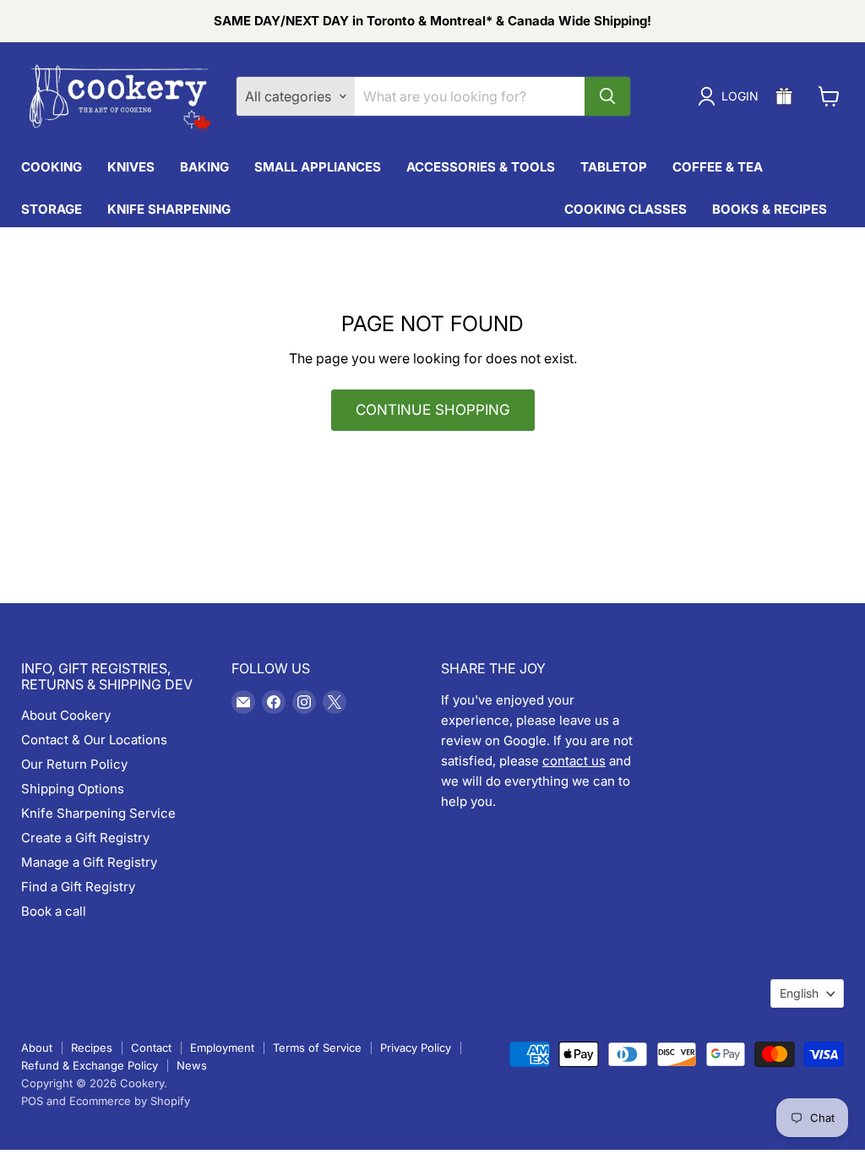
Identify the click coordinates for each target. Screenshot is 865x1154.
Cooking (51, 167)
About (36, 1047)
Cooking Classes (625, 209)
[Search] (607, 96)
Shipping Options (72, 789)
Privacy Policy (415, 1047)
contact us (574, 761)
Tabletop (613, 167)
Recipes (91, 1047)
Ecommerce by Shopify (129, 1101)
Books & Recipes (769, 209)
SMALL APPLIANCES (317, 167)
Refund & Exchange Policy (89, 1065)
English (799, 993)
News (192, 1065)
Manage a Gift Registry (89, 862)
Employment (222, 1047)
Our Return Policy (74, 764)
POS (32, 1101)
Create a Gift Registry (85, 838)
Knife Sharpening (169, 209)
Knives (131, 167)
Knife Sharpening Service (98, 813)
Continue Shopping (433, 409)
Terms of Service (317, 1047)
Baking (204, 167)
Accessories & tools (480, 167)
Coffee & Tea (717, 167)
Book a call (53, 911)
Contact (151, 1047)
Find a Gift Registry (78, 887)
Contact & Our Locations (94, 740)
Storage (51, 209)
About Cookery (66, 715)
